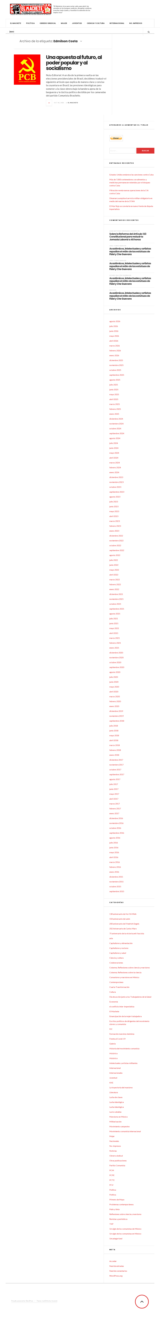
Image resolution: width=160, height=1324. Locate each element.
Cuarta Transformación (119, 987)
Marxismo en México (118, 1116)
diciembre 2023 (116, 477)
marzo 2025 (114, 404)
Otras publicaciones (118, 1160)
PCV (111, 1185)
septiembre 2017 (116, 774)
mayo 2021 (114, 628)
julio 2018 (113, 725)
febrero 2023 (115, 526)
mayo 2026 (114, 336)
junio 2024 (113, 448)
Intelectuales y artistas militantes (123, 1063)
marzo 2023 (114, 521)
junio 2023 (113, 506)
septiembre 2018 (116, 721)
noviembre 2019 (116, 716)
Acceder (113, 1261)
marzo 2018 (114, 745)
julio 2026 (113, 326)
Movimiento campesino (119, 1126)
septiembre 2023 (116, 492)
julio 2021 (113, 618)
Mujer (64, 23)
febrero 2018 (115, 750)
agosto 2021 (114, 613)
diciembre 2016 (116, 818)
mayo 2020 (114, 686)
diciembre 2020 (116, 652)
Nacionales (114, 1141)
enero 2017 (114, 813)
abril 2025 (113, 399)
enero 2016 (114, 872)
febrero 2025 (115, 409)
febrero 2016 (115, 867)
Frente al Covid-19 (117, 1039)
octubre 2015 (115, 886)
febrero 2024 (115, 467)
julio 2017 (113, 784)
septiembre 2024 (116, 433)
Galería (112, 1043)
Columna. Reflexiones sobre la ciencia (125, 972)
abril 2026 (113, 341)
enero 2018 (114, 755)
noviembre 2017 (116, 764)
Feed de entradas (116, 1266)
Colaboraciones (116, 962)
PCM (111, 1170)
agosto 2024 (114, 438)
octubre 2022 (115, 545)
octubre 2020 (115, 662)
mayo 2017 (114, 794)
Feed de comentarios (118, 1271)
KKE (111, 1082)
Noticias (113, 1151)
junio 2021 (113, 623)
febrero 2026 (115, 350)
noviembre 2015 (116, 881)
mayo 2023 (114, 511)
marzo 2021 (114, 638)
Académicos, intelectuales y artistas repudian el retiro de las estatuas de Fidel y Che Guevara (130, 251)
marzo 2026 (114, 345)
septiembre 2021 (116, 609)
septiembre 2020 (116, 667)
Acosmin (54, 1301)
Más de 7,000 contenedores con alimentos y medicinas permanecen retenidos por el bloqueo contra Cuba (129, 182)
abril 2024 (113, 457)
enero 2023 (114, 531)
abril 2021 (113, 633)
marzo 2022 (114, 579)
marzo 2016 (114, 862)
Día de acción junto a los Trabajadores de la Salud (130, 997)
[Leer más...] (49, 103)
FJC (110, 1029)
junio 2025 (113, 389)
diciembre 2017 (116, 760)
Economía (113, 1001)
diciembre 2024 (116, 419)
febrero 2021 (115, 643)
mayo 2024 (114, 453)
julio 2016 (113, 842)
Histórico (113, 1053)
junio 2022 (113, 565)
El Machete (15, 23)
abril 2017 (113, 799)
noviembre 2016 (116, 823)
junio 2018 (113, 730)
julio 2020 (113, 677)
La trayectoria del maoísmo (121, 1087)
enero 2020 (114, 706)
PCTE (111, 1180)
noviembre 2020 (116, 657)
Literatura (113, 1092)
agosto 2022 (114, 555)
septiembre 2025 (116, 375)
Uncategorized (115, 1238)
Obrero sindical (48, 23)
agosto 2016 (114, 838)
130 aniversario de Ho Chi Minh (122, 914)
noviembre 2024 (116, 423)
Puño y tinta (114, 1209)
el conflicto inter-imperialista (121, 1006)
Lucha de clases (115, 1097)
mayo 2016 (114, 852)
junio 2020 (113, 682)
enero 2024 (114, 472)
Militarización (115, 1121)
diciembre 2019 (116, 711)
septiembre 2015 (116, 891)
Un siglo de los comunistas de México (125, 1229)
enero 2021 (114, 648)
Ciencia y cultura (95, 23)
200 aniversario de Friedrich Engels (124, 923)
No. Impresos (135, 23)
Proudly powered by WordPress (22, 1301)
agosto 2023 (114, 496)
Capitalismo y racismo (118, 948)
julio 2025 (113, 384)
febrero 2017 (115, 808)
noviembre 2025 (116, 365)
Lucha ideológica (116, 1102)
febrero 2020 (115, 701)
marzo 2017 (114, 803)
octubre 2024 (115, 428)
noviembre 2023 (116, 482)
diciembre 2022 (116, 535)
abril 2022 (113, 574)
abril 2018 (113, 740)
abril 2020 (113, 691)
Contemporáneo (116, 982)
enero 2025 (114, 414)
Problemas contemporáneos (121, 1204)
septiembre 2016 (116, 833)
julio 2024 (113, 443)
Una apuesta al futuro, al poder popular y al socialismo (74, 63)
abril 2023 (113, 516)
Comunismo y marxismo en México (124, 977)
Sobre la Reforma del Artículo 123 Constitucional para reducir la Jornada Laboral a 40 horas (127, 236)
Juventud (77, 23)
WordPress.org (115, 1276)
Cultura (112, 992)
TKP (111, 1224)
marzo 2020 (114, 696)
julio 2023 (113, 501)
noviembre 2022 (116, 540)
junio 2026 (113, 331)
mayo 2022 (114, 570)
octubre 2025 (115, 370)
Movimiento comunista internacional (125, 1131)
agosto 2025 (114, 380)
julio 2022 (113, 560)
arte (111, 938)
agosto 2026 (114, 321)
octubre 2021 (115, 604)
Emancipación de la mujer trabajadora (125, 1016)
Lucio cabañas (115, 1112)
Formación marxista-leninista (121, 1034)
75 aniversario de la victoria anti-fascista (126, 933)
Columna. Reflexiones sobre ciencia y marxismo (129, 967)
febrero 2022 (115, 584)
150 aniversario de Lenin (119, 919)
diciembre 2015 (116, 877)
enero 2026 (114, 355)
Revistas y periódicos (118, 1219)
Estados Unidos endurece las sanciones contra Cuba (131, 174)
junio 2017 (113, 789)
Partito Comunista (117, 1165)
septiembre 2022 (116, 550)
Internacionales (115, 1073)
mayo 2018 (114, 735)
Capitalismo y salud (117, 953)
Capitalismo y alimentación (120, 943)
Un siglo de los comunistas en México (125, 1233)
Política (30, 23)
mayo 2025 (114, 394)
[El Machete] (30, 9)
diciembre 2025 (116, 360)
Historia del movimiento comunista (124, 1048)
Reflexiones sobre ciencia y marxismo (125, 1214)
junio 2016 (113, 847)
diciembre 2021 (116, 594)
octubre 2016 (115, 828)
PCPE (111, 1175)
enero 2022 (114, 589)
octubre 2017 (115, 769)
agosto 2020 (114, 672)
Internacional (117, 23)
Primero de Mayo (116, 1199)
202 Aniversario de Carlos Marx (123, 928)
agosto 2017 (114, 779)
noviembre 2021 (116, 599)
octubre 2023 (115, 487)
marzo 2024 (114, 462)
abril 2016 (113, 857)
